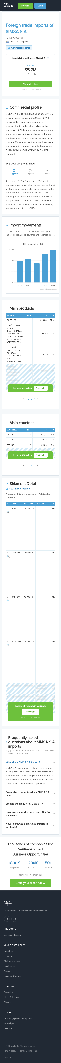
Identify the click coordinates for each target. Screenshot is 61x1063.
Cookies (7, 1057)
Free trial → (40, 388)
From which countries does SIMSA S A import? (27, 794)
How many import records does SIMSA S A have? (28, 814)
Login (40, 6)
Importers (8, 951)
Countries (8, 992)
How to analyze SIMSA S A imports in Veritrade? (27, 825)
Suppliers (14, 174)
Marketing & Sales (12, 961)
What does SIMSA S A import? (23, 762)
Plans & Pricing (11, 997)
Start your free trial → (31, 883)
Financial (47, 174)
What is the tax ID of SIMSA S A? (24, 803)
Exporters (8, 956)
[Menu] (51, 6)
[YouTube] (14, 919)
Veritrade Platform (12, 935)
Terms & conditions (28, 1051)
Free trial (25, 6)
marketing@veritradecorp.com (18, 1018)
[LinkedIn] (7, 919)
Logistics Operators (13, 976)
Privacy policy (10, 1051)
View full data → (30, 84)
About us (8, 1002)
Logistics (30, 174)
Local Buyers (10, 966)
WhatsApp (9, 1023)
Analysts (8, 971)
